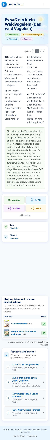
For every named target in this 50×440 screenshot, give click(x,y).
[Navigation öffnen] (45, 4)
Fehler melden (25, 215)
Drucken (16, 208)
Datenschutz (18, 436)
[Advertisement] (25, 269)
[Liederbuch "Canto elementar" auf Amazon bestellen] (43, 324)
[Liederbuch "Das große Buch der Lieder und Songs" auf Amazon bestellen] (43, 333)
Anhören (16, 200)
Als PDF (38, 200)
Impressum (32, 436)
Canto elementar (19, 323)
